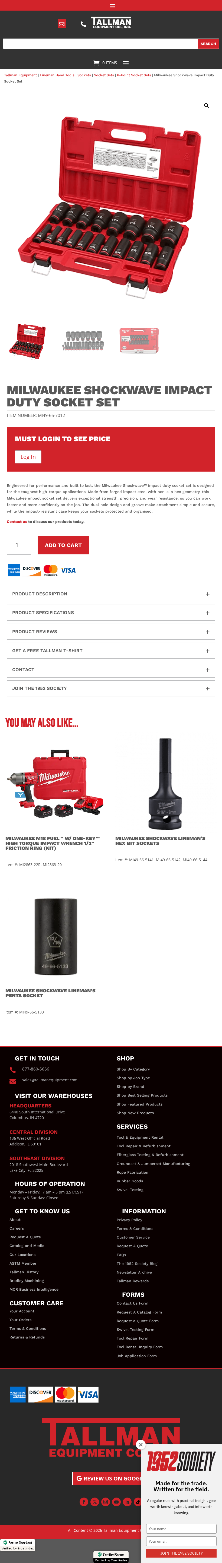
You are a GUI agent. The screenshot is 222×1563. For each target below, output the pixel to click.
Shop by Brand (130, 1086)
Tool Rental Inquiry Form (140, 1347)
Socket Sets (104, 75)
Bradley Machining (26, 1280)
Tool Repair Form (132, 1338)
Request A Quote (25, 1237)
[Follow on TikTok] (138, 1502)
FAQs (121, 1255)
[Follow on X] (94, 1502)
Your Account (21, 1311)
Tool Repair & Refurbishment (144, 1146)
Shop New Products (135, 1113)
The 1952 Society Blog (137, 1263)
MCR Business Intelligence (33, 1289)
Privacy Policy (129, 1220)
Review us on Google (115, 1478)
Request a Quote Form (138, 1321)
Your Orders (20, 1320)
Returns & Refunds (27, 1337)
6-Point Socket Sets (134, 75)
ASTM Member (23, 1263)
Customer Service (133, 1237)
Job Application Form (137, 1356)
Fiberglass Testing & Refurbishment (150, 1154)
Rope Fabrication (132, 1172)
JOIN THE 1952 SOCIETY (181, 1553)
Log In (28, 456)
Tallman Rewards (133, 1281)
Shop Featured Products (139, 1104)
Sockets (84, 75)
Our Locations (22, 1254)
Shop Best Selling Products (142, 1095)
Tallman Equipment (20, 75)
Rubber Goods (130, 1181)
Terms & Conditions (27, 1328)
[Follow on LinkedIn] (127, 1502)
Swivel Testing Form (135, 1329)
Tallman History (23, 1272)
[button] (206, 105)
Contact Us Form (132, 1303)
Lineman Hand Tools (57, 75)
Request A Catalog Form (139, 1312)
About (15, 1219)
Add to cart (63, 545)
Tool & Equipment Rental (140, 1137)
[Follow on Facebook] (84, 1502)
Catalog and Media (26, 1245)
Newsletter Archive (134, 1272)
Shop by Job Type (133, 1078)
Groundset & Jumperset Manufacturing (153, 1163)
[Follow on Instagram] (105, 1502)
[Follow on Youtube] (116, 1502)
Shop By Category (133, 1069)
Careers (16, 1228)
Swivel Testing (130, 1190)
